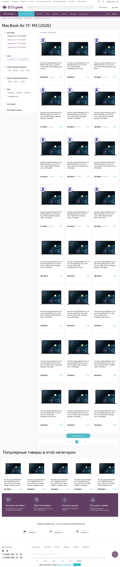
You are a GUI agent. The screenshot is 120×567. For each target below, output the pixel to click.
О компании (5, 1)
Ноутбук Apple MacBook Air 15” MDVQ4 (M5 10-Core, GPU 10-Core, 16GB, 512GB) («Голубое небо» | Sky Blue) (51, 214)
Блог (107, 14)
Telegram (83, 530)
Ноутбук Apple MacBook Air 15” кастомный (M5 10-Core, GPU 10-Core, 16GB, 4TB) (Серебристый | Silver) (105, 314)
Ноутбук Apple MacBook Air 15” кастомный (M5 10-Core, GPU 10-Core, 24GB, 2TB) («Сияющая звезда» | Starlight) (78, 413)
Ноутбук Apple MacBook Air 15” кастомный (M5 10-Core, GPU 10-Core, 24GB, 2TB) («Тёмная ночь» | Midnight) (105, 413)
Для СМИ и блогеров (59, 1)
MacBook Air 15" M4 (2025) (17, 40)
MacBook (56, 14)
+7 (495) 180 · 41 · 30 (12, 554)
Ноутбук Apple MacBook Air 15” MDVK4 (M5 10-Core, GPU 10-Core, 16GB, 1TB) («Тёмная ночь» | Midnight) (78, 165)
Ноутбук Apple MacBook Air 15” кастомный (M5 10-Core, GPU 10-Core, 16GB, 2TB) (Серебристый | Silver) (78, 264)
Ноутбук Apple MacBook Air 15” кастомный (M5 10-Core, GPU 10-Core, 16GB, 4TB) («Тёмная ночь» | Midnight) (78, 364)
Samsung (73, 14)
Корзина (104, 7)
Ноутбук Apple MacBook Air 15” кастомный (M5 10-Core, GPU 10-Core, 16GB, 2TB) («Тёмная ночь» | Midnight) (78, 314)
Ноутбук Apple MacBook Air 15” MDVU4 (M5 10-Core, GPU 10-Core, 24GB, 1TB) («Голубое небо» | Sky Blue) (105, 214)
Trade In (31, 1)
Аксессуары (83, 14)
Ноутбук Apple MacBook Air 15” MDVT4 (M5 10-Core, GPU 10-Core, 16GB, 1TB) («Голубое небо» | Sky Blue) (78, 214)
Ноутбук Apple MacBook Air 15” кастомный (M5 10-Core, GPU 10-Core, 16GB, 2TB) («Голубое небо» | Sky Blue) (51, 264)
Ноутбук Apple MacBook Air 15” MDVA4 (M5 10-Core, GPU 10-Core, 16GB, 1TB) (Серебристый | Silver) (105, 65)
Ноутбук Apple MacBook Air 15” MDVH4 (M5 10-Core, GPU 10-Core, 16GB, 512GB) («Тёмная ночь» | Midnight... (12, 482)
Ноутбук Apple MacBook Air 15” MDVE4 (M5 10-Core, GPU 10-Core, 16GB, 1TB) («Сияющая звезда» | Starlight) (78, 115)
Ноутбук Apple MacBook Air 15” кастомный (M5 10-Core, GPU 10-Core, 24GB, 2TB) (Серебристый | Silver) (51, 413)
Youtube (30, 530)
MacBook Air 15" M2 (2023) (17, 47)
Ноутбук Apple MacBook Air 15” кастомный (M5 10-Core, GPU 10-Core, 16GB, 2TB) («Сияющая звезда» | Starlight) (105, 264)
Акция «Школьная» (26, 14)
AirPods (64, 14)
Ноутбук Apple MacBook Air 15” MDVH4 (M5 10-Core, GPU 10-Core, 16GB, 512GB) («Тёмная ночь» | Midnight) (51, 165)
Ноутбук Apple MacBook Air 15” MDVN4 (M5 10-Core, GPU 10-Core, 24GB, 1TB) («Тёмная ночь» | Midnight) (105, 165)
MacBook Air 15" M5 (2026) (17, 36)
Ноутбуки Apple (18, 18)
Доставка (15, 1)
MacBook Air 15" (28, 18)
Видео (114, 14)
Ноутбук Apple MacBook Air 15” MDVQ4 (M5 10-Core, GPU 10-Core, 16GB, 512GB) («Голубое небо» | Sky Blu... (59, 482)
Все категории (9, 14)
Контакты (72, 1)
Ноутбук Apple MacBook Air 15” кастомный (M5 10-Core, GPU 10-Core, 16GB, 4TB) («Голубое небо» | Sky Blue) (51, 314)
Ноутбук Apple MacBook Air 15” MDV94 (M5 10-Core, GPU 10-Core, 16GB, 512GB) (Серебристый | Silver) (78, 65)
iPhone (47, 14)
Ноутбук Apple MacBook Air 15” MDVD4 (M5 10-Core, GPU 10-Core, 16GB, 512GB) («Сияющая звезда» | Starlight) (51, 115)
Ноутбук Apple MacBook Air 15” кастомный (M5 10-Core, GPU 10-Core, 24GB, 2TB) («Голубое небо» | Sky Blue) (105, 364)
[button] (117, 474)
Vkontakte (58, 530)
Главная (4, 18)
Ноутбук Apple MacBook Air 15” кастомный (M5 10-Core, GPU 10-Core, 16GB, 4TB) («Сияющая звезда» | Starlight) (51, 364)
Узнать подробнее (64, 565)
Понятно (77, 565)
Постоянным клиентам (44, 1)
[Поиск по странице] (92, 7)
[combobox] (51, 32)
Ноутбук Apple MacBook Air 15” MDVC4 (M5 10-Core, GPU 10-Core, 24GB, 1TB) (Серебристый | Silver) (51, 65)
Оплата (57, 547)
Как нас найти (82, 1)
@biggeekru (32, 532)
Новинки (39, 14)
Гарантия (23, 1)
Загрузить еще (78, 436)
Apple (9, 18)
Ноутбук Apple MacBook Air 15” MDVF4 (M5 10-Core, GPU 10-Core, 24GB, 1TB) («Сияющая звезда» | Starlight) (105, 115)
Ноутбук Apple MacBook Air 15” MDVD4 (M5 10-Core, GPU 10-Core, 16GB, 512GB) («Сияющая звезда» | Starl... (83, 482)
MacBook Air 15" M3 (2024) (17, 43)
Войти (116, 7)
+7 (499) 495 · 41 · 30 (112, 1)
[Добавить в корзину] (61, 77)
